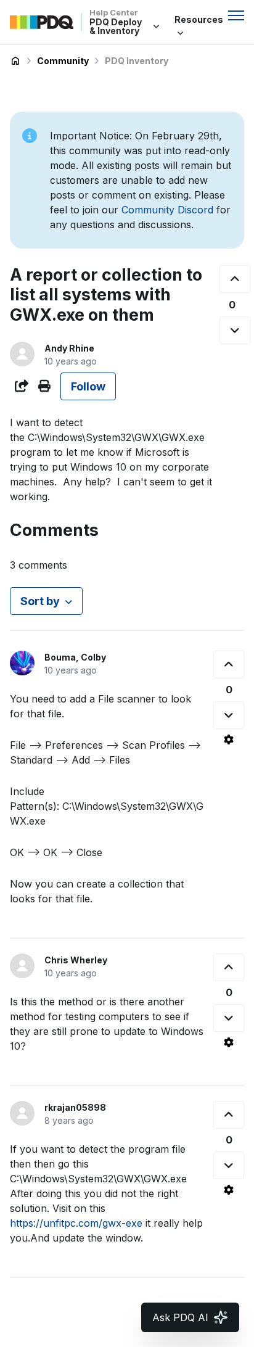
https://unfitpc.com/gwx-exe (76, 1223)
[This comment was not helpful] (228, 715)
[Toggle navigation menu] (236, 15)
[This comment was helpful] (228, 664)
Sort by (40, 601)
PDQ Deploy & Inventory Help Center (15, 61)
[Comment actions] (228, 739)
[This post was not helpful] (234, 330)
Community (63, 61)
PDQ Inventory (136, 61)
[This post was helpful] (234, 279)
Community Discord (167, 210)
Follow (88, 386)
